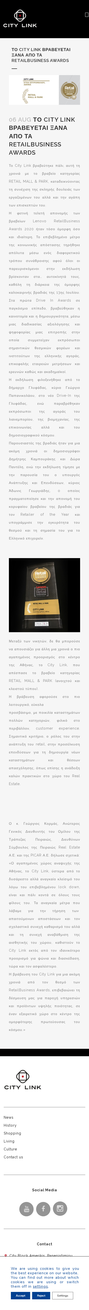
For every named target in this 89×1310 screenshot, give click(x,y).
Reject (41, 1296)
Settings (62, 1296)
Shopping (12, 1133)
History (10, 1125)
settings (40, 1286)
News (9, 1117)
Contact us (13, 1157)
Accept (20, 1296)
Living (9, 1141)
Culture (10, 1149)
